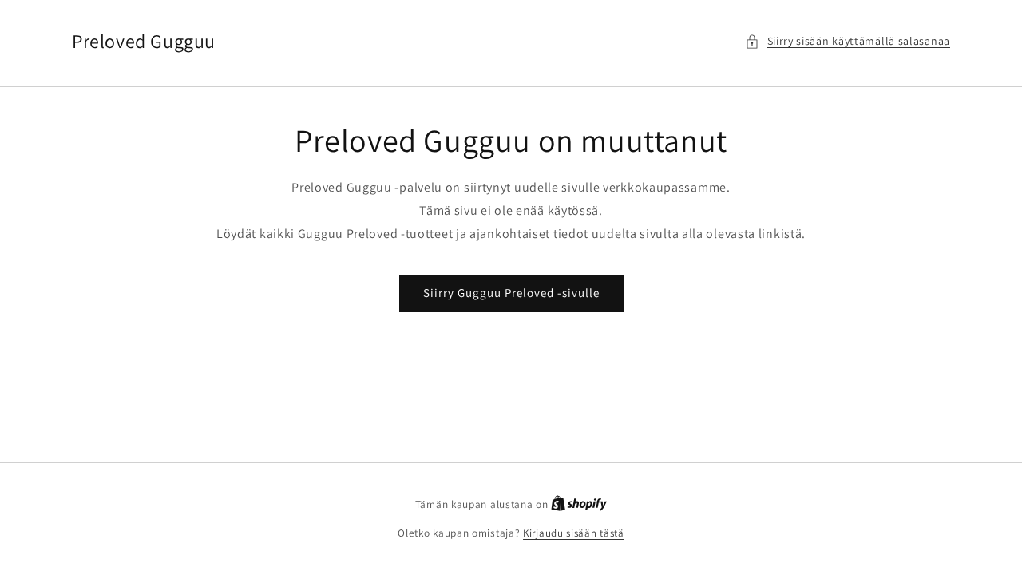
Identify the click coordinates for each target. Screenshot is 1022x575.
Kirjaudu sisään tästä (573, 533)
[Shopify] (579, 504)
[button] (848, 41)
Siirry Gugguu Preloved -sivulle (511, 292)
